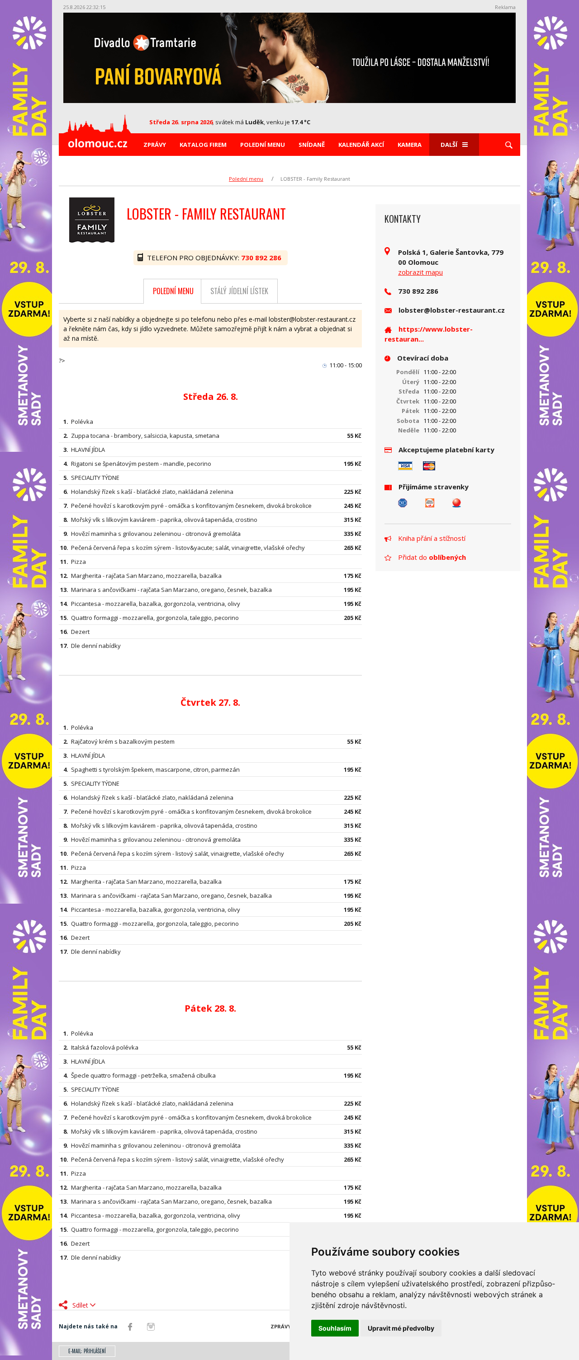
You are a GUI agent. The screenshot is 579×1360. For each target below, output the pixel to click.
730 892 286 (262, 257)
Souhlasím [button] (334, 1328)
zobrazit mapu (420, 272)
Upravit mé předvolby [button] (401, 1328)
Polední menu (262, 145)
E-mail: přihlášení (87, 1351)
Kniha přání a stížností (431, 538)
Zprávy (154, 145)
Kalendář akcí (361, 145)
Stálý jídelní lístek (239, 291)
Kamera (410, 145)
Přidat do (432, 557)
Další (449, 145)
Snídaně (312, 145)
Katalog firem (203, 145)
